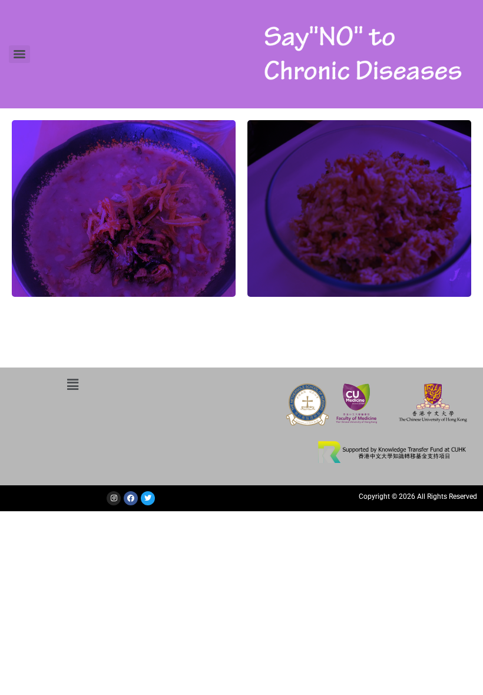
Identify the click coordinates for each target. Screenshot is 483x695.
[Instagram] (114, 498)
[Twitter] (148, 498)
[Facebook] (131, 498)
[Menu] (19, 54)
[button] (72, 384)
